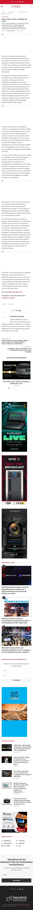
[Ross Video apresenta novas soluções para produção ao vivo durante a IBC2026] (7, 773)
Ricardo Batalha (11, 30)
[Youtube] (19, 1)
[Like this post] (13, 310)
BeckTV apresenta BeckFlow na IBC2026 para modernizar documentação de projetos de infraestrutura (21, 787)
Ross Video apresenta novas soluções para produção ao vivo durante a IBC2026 (22, 773)
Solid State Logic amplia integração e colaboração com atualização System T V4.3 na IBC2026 (22, 747)
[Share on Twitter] (16, 310)
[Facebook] (10, 1)
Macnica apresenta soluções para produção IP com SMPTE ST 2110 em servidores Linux (22, 801)
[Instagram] (15, 889)
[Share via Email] (20, 310)
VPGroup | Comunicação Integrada (23, 906)
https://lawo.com (17, 292)
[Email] (22, 1)
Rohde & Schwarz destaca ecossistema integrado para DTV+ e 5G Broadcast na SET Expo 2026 (16, 621)
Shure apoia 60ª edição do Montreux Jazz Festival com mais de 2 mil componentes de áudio (22, 760)
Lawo (4, 304)
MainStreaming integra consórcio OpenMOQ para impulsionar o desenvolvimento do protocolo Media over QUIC (15, 590)
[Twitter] (12, 1)
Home (3, 12)
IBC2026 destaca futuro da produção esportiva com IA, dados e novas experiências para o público (16, 650)
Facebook (5, 298)
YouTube (11, 298)
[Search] (31, 6)
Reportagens (11, 12)
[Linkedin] (17, 1)
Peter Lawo (11, 304)
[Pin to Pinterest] (18, 310)
